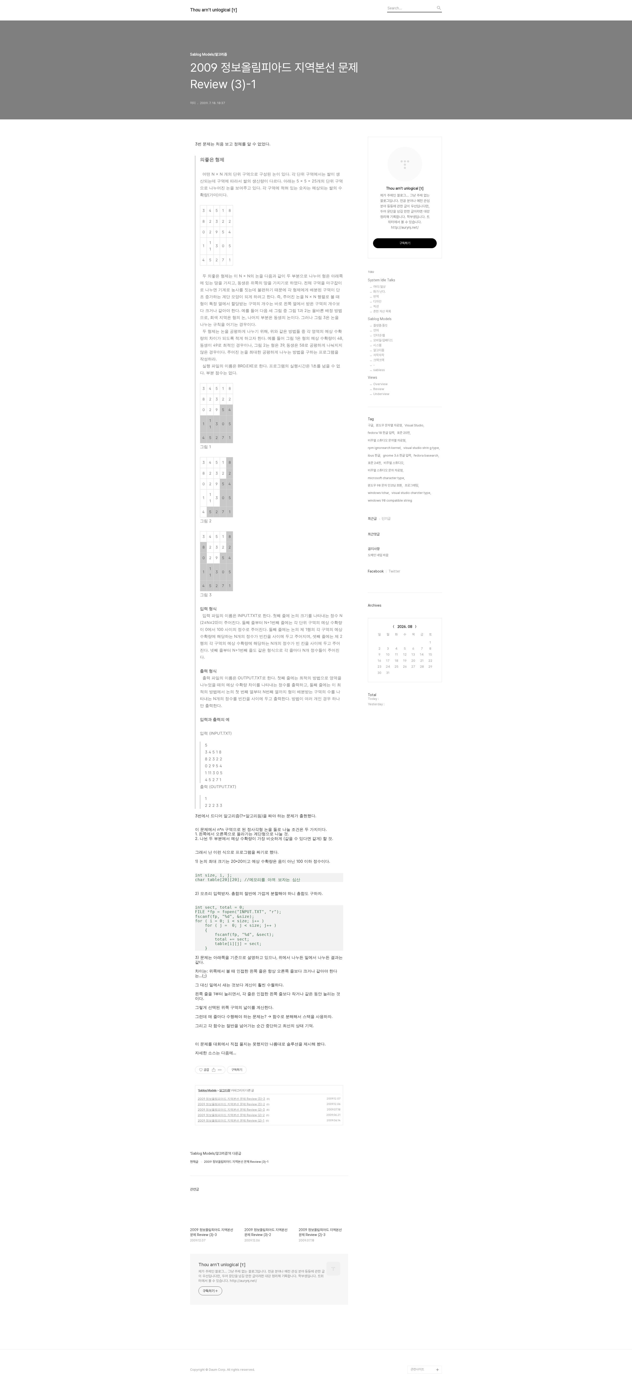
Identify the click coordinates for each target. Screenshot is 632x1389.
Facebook (376, 571)
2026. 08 (404, 626)
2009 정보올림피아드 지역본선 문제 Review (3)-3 (231, 1099)
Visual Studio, (414, 425)
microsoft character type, (386, 478)
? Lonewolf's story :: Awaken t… (425, 1278)
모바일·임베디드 (383, 340)
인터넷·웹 (379, 335)
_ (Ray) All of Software (419, 1239)
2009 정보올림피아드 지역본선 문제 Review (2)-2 (231, 1115)
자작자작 (378, 355)
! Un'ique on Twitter (425, 1322)
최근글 (372, 519)
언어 (376, 330)
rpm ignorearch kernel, (384, 448)
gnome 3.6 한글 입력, (397, 455)
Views (372, 377)
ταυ (371, 272)
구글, (371, 425)
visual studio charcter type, (411, 493)
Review (378, 389)
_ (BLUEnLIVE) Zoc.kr (426, 1346)
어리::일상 (379, 286)
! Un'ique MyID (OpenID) (421, 1302)
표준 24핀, (375, 463)
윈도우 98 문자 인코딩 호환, (385, 485)
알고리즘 (224, 1090)
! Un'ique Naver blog (425, 1290)
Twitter (394, 571)
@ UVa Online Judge (425, 1259)
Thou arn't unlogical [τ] (213, 9)
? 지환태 (416, 1267)
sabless (379, 370)
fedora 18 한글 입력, (381, 433)
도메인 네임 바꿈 (378, 555)
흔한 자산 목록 (382, 311)
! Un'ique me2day (423, 1314)
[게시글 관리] (220, 1070)
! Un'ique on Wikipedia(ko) (421, 1334)
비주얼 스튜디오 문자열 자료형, (387, 440)
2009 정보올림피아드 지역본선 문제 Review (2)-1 (231, 1120)
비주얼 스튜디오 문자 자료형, (385, 470)
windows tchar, (379, 493)
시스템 (377, 345)
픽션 (376, 306)
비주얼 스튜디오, (394, 463)
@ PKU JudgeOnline (425, 1251)
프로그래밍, (412, 485)
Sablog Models (207, 1090)
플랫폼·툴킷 (380, 325)
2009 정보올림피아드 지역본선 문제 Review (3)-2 (231, 1104)
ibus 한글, (374, 455)
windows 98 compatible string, (390, 500)
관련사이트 (417, 1369)
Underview (381, 394)
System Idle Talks (381, 280)
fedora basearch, (426, 455)
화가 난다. (379, 291)
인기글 (386, 519)
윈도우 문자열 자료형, (389, 425)
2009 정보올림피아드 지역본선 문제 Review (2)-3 (231, 1109)
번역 (376, 296)
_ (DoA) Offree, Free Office (425, 1358)
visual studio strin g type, (421, 448)
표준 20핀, (404, 433)
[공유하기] (214, 1070)
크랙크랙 (378, 360)
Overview (380, 384)
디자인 (377, 301)
